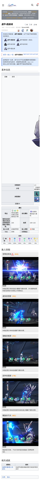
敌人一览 (10, 54)
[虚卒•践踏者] (5, 40)
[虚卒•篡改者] (5, 48)
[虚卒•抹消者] (5, 44)
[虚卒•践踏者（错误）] (18, 40)
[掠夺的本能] (36, 194)
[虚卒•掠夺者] (18, 44)
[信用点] (36, 199)
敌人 (8, 477)
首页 (4, 54)
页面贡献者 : (5, 30)
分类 (3, 477)
